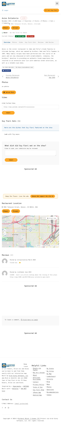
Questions (50, 389)
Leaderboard (51, 376)
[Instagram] (8, 407)
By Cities (50, 371)
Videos (49, 395)
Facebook (7, 70)
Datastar (15, 388)
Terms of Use (37, 387)
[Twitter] (5, 407)
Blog (48, 381)
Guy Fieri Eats (30, 42)
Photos (14, 42)
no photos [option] (5, 86)
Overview (7, 42)
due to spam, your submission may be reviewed (21, 148)
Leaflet (38, 245)
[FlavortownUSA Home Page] (8, 4)
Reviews (41, 42)
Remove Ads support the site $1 (42, 196)
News (48, 384)
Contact (36, 382)
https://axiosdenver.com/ (25, 67)
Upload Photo (9, 92)
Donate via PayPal (37, 369)
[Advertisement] (30, 182)
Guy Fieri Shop (38, 390)
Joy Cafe (49, 76)
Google (16, 28)
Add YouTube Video (8, 103)
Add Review (50, 42)
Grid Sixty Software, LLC (18, 375)
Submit (8, 112)
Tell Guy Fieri (52, 10)
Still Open (20, 36)
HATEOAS (26, 386)
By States (50, 368)
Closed (31, 36)
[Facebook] (2, 407)
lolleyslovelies (22, 260)
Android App (37, 395)
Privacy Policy (38, 384)
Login (5, 10)
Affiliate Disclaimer (37, 378)
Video (21, 42)
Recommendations (53, 392)
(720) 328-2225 (9, 67)
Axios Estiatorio (12, 76)
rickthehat (21, 272)
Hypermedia (17, 386)
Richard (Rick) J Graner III (29, 418)
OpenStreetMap (46, 245)
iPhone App (37, 392)
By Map (49, 374)
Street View (52, 218)
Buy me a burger (39, 372)
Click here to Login (30, 320)
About (35, 375)
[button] (4, 230)
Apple (6, 28)
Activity (50, 379)
